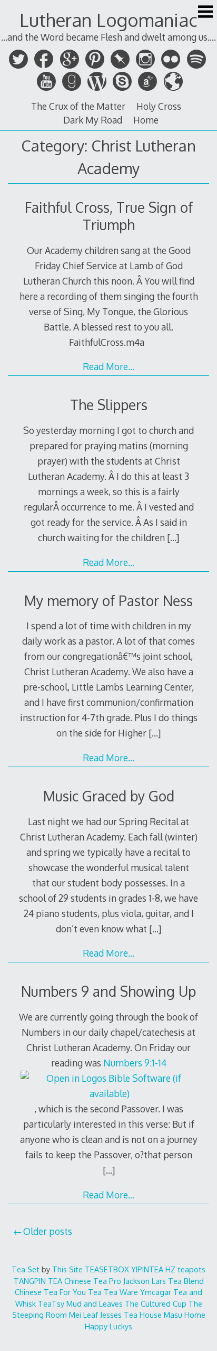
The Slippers (108, 404)
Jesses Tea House (131, 1314)
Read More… (108, 366)
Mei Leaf (83, 1314)
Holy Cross (158, 106)
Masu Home (184, 1314)
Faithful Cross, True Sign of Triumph (109, 216)
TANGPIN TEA (38, 1281)
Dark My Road (92, 120)
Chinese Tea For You (50, 1292)
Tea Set (26, 1269)
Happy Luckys (108, 1326)
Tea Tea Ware (113, 1292)
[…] (173, 537)
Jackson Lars (144, 1281)
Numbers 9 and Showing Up (108, 991)
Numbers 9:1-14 (134, 1063)
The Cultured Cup (155, 1303)
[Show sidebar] (205, 12)
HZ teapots (185, 1269)
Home (146, 120)
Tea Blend (186, 1281)
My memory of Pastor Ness (108, 600)
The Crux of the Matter (78, 106)
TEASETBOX (107, 1269)
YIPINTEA (147, 1269)
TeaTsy (51, 1303)
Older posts (47, 1231)
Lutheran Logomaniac (108, 19)
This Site (67, 1269)
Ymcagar (155, 1292)
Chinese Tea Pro (92, 1281)
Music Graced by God (108, 796)
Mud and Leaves (94, 1303)
